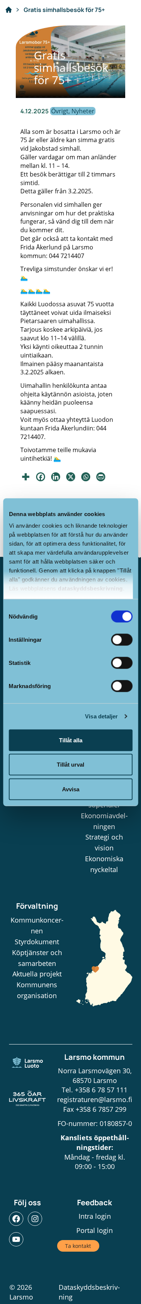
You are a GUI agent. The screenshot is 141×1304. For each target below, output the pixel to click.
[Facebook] (40, 476)
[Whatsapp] (85, 476)
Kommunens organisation (37, 990)
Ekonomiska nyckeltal (104, 864)
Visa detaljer (101, 716)
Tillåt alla (70, 740)
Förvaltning (37, 906)
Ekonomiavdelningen (104, 821)
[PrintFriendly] (100, 476)
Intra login (95, 1216)
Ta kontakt (78, 1245)
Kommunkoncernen (37, 925)
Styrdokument (37, 941)
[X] (70, 476)
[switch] (121, 639)
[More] (25, 476)
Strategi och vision (104, 842)
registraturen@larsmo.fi (94, 1099)
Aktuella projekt (37, 973)
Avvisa (70, 789)
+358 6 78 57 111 (101, 1089)
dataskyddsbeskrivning (90, 588)
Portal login (94, 1230)
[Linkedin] (55, 476)
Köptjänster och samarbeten (37, 958)
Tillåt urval (70, 764)
